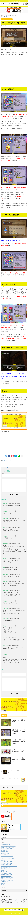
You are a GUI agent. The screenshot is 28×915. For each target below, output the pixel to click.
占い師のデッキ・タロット (7, 460)
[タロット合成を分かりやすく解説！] (15, 456)
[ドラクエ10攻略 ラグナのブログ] (14, 4)
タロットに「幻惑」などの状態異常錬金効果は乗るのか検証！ (18, 741)
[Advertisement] (14, 71)
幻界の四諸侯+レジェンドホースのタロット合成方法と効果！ (18, 731)
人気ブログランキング (14, 427)
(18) (6, 16)
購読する (5, 805)
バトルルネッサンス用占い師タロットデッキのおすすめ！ (18, 759)
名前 (3, 473)
